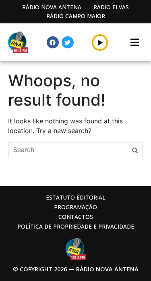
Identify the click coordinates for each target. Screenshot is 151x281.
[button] (100, 42)
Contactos (75, 217)
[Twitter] (68, 42)
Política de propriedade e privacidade (75, 226)
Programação (75, 207)
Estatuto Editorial (75, 197)
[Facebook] (53, 42)
